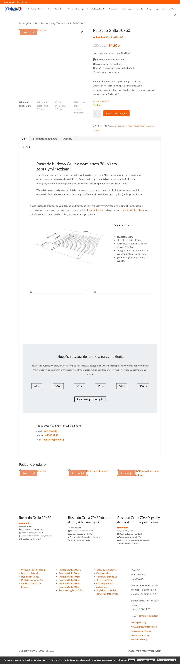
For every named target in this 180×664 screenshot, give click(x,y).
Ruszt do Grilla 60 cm (69, 580)
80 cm (122, 386)
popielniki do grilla (132, 210)
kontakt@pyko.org (148, 615)
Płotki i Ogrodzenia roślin (132, 9)
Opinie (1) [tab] (68, 138)
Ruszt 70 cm (41, 23)
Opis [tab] (24, 138)
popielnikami (96, 210)
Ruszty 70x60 (55, 23)
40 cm (37, 386)
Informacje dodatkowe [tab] (44, 138)
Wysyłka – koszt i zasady (33, 569)
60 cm (79, 386)
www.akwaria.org (140, 635)
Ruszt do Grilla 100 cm (70, 569)
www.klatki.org (139, 639)
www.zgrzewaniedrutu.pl (144, 626)
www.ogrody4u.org (141, 630)
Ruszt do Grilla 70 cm (69, 576)
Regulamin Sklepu (30, 576)
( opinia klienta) (114, 37)
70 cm (100, 386)
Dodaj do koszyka (116, 113)
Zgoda (131, 660)
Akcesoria (113, 9)
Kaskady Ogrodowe (33, 9)
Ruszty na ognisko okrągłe (90, 399)
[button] (82, 32)
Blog (149, 9)
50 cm (58, 386)
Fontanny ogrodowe (106, 576)
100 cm (143, 386)
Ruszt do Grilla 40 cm (69, 586)
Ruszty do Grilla (55, 9)
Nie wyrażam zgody (146, 660)
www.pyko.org (138, 622)
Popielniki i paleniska (96, 9)
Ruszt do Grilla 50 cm (69, 583)
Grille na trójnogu (76, 9)
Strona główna (26, 23)
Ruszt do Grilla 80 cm (69, 573)
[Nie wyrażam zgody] (176, 660)
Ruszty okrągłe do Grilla (71, 590)
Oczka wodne (103, 573)
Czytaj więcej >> (101, 100)
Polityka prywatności (32, 580)
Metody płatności (30, 573)
